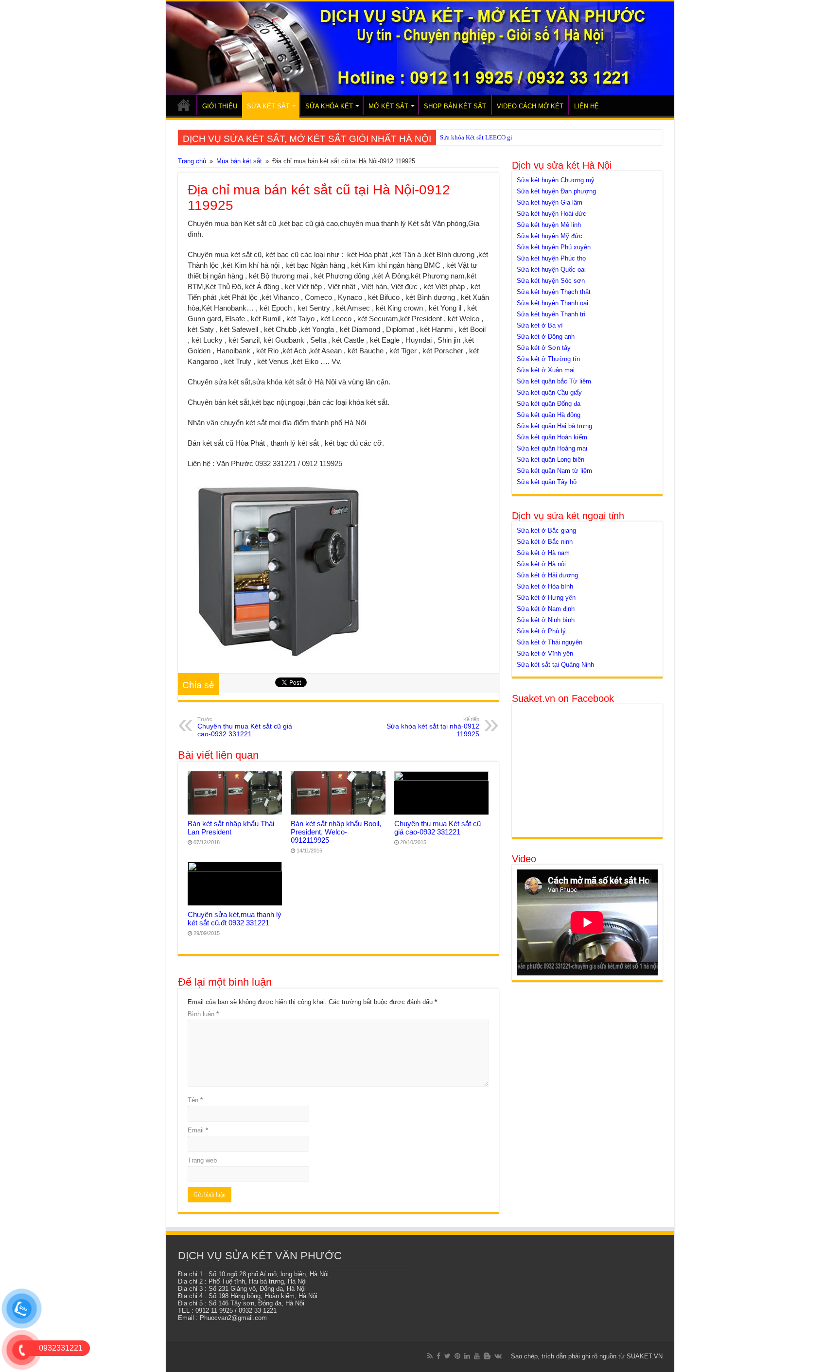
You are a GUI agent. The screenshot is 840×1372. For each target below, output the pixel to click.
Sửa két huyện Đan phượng (556, 191)
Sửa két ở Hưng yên (546, 597)
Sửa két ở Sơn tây (544, 347)
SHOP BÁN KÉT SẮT (455, 106)
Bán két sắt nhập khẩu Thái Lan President (231, 827)
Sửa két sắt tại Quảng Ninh (555, 664)
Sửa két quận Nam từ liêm (554, 470)
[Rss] (430, 1356)
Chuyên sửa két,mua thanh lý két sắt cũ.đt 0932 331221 (234, 918)
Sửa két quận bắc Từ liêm (554, 381)
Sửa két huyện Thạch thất (554, 291)
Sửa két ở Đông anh (546, 336)
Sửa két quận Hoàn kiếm (552, 437)
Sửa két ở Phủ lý (541, 631)
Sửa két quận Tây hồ (547, 482)
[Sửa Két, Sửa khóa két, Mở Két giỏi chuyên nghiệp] (420, 48)
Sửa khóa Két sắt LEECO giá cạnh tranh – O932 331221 (513, 137)
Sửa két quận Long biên (550, 459)
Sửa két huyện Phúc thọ (551, 258)
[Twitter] (447, 1356)
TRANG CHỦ (183, 105)
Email (198, 1130)
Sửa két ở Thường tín (548, 359)
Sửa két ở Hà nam (543, 552)
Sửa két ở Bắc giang (546, 530)
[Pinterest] (457, 1356)
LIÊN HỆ (586, 106)
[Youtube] (477, 1356)
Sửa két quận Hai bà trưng (554, 426)
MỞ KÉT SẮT (388, 106)
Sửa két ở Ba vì (540, 325)
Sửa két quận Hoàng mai (552, 448)
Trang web (202, 1160)
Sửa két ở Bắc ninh (545, 541)
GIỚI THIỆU (219, 106)
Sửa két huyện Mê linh (549, 224)
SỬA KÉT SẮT (268, 106)
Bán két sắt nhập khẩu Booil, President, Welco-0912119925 (336, 831)
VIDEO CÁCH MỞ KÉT (530, 106)
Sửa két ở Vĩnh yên (545, 653)
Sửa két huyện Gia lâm (549, 202)
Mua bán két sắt (239, 161)
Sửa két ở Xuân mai (546, 370)
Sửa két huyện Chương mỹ (556, 180)
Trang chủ (192, 161)
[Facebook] (438, 1356)
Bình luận (203, 1014)
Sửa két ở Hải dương (547, 575)
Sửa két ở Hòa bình (545, 586)
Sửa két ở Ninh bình (546, 620)
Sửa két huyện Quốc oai (551, 269)
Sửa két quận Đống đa (548, 403)
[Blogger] (487, 1356)
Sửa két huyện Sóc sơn (551, 280)
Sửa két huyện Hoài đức (551, 213)
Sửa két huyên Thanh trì (551, 314)
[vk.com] (498, 1356)
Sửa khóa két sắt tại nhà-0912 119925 (432, 727)
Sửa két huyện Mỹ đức (549, 236)
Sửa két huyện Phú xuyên (554, 247)
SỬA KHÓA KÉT (329, 106)
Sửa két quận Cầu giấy (549, 392)
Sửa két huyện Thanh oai (552, 303)
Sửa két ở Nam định (546, 608)
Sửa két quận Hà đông (548, 414)
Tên (195, 1100)
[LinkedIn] (467, 1356)
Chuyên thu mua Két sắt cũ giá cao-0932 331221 (244, 727)
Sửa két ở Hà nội (541, 564)
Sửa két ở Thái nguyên (549, 642)
